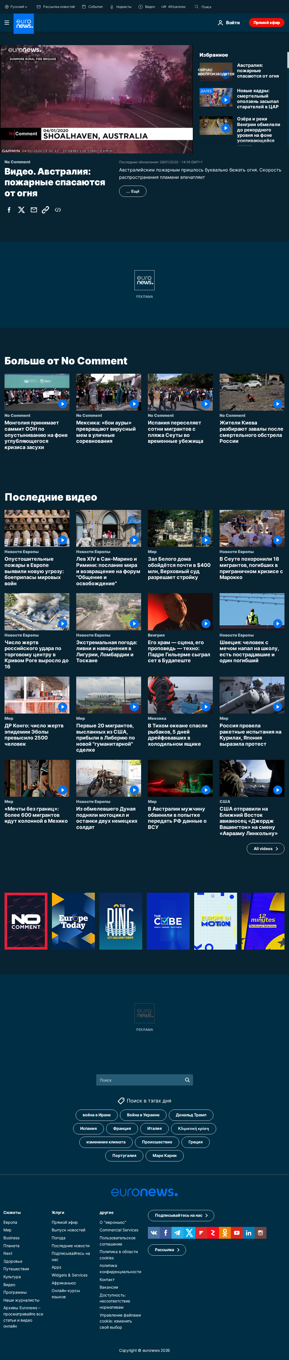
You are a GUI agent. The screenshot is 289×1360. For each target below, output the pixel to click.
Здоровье (12, 1261)
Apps (56, 1267)
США (225, 801)
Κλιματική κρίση (193, 1128)
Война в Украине (143, 1115)
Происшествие (157, 1142)
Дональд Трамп (191, 1115)
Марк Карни (165, 1155)
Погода (58, 1237)
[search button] (196, 6)
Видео (9, 1284)
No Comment (17, 415)
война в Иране (97, 1115)
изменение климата (106, 1142)
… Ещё (132, 191)
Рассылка (164, 1249)
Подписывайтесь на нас (178, 1215)
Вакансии (109, 1287)
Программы (15, 1292)
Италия (154, 1128)
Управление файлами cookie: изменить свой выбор (120, 1321)
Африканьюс (64, 1282)
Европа (10, 1222)
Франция (122, 1128)
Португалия (124, 1155)
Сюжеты (11, 1212)
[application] (96, 99)
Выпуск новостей (68, 1230)
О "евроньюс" (113, 1222)
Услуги (58, 1212)
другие (106, 1212)
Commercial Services (119, 1230)
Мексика (157, 718)
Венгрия (156, 634)
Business (11, 1237)
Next (7, 1253)
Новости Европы (22, 551)
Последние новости (70, 1245)
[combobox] (225, 6)
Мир (152, 551)
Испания (88, 1128)
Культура (12, 1276)
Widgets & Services (69, 1275)
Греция (196, 1142)
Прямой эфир (266, 22)
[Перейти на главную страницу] (24, 24)
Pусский (17, 7)
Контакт (107, 1279)
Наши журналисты (21, 1300)
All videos (263, 848)
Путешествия (16, 1269)
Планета (11, 1245)
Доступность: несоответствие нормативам (115, 1301)
